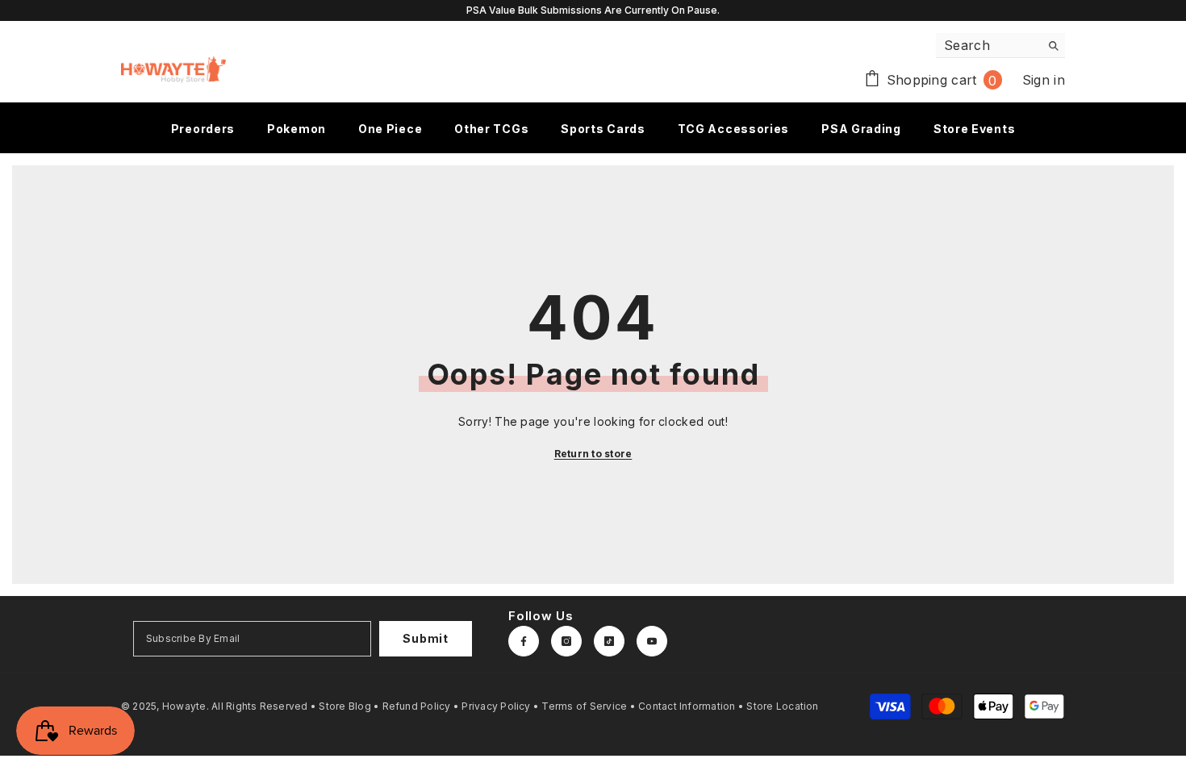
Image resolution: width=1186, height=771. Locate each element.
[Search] (1000, 45)
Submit (425, 638)
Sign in (1043, 80)
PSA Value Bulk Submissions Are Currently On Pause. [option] (593, 10)
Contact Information (687, 706)
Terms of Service (584, 706)
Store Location (782, 706)
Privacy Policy (495, 706)
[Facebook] (523, 641)
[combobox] (988, 45)
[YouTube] (652, 641)
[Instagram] (566, 641)
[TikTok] (609, 641)
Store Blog (344, 706)
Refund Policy (416, 706)
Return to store (593, 454)
